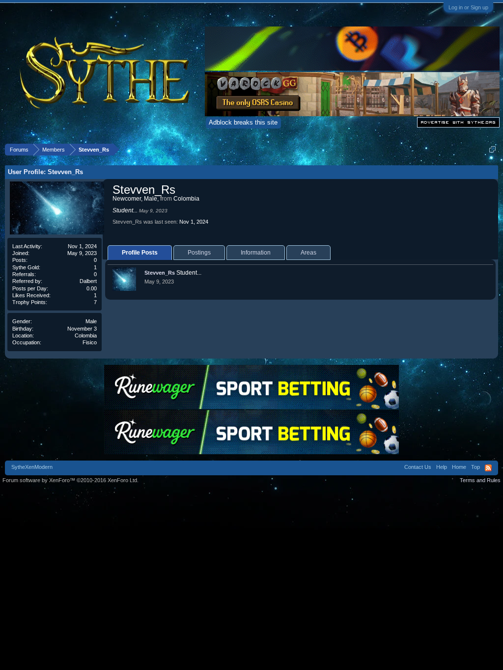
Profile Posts (140, 252)
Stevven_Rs (159, 273)
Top (475, 467)
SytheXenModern (32, 467)
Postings (199, 252)
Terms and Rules (480, 480)
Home (459, 467)
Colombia (86, 335)
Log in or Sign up (468, 7)
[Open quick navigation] (492, 149)
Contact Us (417, 467)
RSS (488, 467)
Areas (308, 252)
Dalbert (88, 281)
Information (256, 252)
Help (441, 467)
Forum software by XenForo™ (70, 480)
